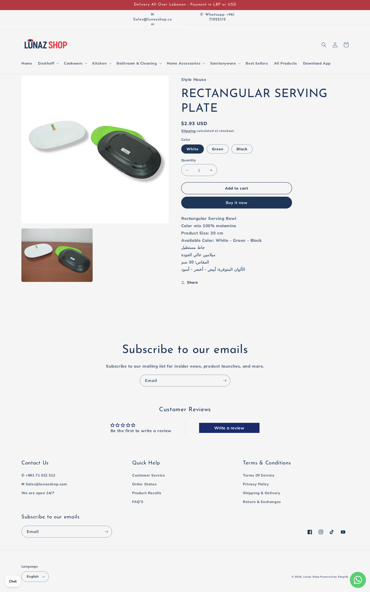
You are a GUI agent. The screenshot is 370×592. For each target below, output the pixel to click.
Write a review (229, 427)
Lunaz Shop (311, 576)
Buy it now (236, 202)
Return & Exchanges (262, 501)
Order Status (144, 484)
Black (242, 149)
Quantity (188, 160)
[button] (48, 63)
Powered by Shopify (334, 576)
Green (218, 149)
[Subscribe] (224, 381)
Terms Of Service (259, 475)
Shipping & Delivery (261, 493)
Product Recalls (146, 493)
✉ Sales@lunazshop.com (44, 484)
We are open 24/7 (37, 493)
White (193, 149)
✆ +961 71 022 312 (38, 475)
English (33, 576)
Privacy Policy (256, 484)
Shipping (188, 131)
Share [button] (192, 282)
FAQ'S (137, 501)
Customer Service (148, 475)
